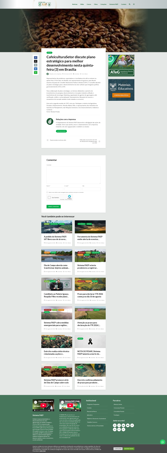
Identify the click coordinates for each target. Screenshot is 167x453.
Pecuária (47, 252)
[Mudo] (49, 410)
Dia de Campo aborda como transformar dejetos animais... (56, 266)
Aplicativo (90, 415)
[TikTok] (132, 425)
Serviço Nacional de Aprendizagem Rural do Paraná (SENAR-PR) (43, 429)
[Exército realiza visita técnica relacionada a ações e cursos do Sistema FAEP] (56, 341)
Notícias (74, 4)
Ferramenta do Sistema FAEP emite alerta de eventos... (89, 237)
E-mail (66, 185)
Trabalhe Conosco (92, 422)
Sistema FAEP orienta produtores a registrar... (87, 266)
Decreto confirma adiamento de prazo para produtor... (89, 381)
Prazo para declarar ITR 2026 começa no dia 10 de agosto (90, 295)
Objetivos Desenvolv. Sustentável (96, 418)
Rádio (91, 310)
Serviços (49, 52)
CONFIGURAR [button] (118, 448)
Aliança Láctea (118, 404)
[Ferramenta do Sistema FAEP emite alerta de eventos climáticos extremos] (90, 227)
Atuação (47, 224)
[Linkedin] (123, 425)
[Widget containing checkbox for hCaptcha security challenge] (60, 197)
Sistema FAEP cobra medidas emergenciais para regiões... (56, 323)
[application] (43, 405)
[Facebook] (119, 425)
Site (83, 185)
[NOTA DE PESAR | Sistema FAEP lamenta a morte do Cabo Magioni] (90, 341)
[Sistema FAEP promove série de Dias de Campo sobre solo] (56, 370)
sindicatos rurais (43, 431)
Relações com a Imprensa (55, 74)
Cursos (89, 4)
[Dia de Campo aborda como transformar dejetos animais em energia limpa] (56, 255)
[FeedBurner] (123, 429)
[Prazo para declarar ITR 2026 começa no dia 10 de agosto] (90, 284)
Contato (123, 4)
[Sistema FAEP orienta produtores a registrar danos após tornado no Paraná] (90, 255)
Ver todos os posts (61, 131)
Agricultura (81, 252)
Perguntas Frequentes (93, 404)
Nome (48, 185)
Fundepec (116, 415)
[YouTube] (128, 425)
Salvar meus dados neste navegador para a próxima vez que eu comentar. (66, 192)
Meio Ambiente (54, 224)
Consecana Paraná (119, 408)
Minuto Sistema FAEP (82, 310)
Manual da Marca (92, 411)
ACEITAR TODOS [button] (128, 448)
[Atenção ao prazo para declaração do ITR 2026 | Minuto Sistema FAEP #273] (90, 313)
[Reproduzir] (35, 410)
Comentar (76, 74)
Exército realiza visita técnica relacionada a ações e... (56, 352)
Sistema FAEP (113, 4)
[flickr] (115, 429)
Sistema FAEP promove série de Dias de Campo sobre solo (56, 381)
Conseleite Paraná (119, 411)
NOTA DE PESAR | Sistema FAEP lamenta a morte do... (88, 352)
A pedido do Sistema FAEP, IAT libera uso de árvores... (55, 237)
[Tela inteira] (52, 410)
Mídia (82, 4)
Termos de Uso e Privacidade (95, 426)
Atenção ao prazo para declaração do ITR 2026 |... (88, 323)
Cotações (103, 4)
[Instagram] (115, 425)
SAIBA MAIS (42, 451)
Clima (96, 4)
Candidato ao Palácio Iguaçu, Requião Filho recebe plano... (56, 295)
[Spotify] (119, 429)
